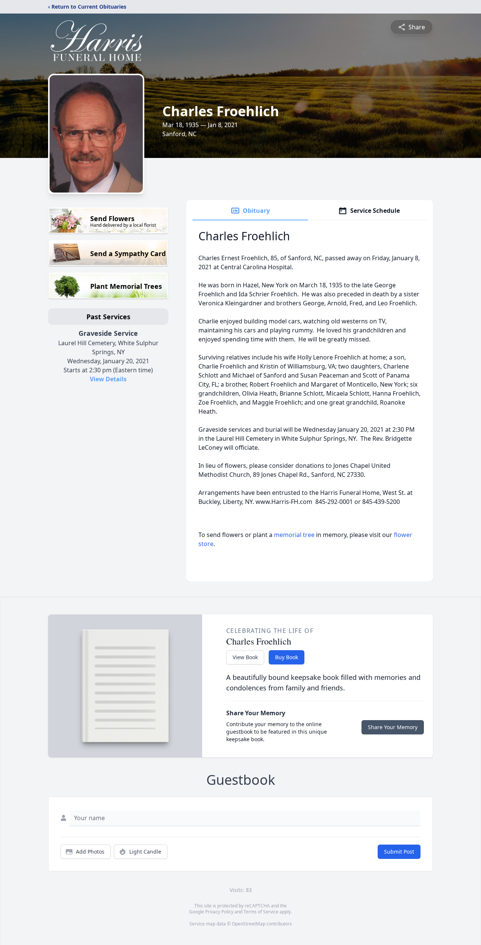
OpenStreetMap (248, 924)
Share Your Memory (392, 727)
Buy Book (286, 657)
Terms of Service (261, 912)
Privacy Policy (219, 912)
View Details (108, 379)
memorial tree (294, 535)
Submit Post (399, 851)
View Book (245, 657)
